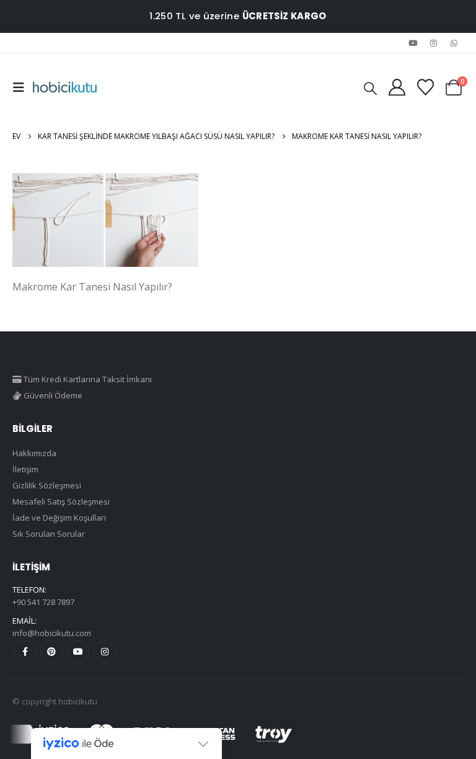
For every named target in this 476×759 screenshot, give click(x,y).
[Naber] (454, 43)
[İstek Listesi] (425, 87)
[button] (22, 87)
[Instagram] (434, 43)
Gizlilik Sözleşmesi (46, 485)
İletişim (25, 469)
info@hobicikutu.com (51, 633)
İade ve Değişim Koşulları (59, 517)
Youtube (78, 651)
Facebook (25, 651)
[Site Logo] (64, 87)
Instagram (105, 651)
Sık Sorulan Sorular (48, 533)
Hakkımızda (34, 453)
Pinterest (51, 651)
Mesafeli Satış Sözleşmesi (61, 501)
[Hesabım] (397, 87)
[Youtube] (412, 43)
